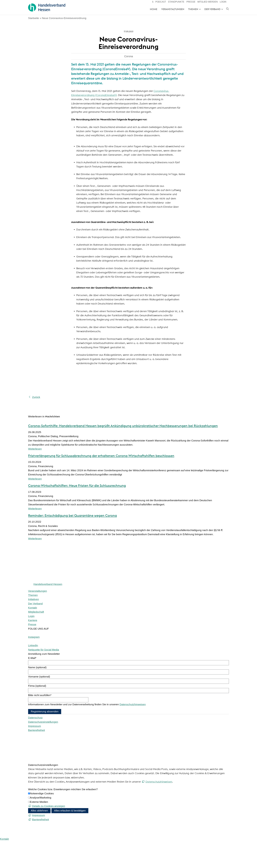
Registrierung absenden (44, 711)
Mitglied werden (207, 2)
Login (223, 2)
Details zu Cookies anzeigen (48, 806)
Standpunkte (176, 2)
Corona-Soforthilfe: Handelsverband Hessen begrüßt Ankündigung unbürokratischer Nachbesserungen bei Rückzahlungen (123, 426)
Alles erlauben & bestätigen (70, 810)
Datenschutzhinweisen (133, 704)
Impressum (34, 726)
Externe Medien (39, 801)
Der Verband (212, 9)
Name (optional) (37, 667)
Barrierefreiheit (36, 730)
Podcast (160, 2)
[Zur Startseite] (46, 7)
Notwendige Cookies (42, 793)
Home (153, 9)
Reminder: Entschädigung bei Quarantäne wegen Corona (72, 515)
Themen (193, 9)
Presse (190, 2)
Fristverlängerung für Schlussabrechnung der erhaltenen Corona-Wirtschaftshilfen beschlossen (101, 456)
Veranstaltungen (172, 9)
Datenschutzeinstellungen (43, 722)
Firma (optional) (37, 685)
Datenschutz (35, 717)
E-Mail (32, 658)
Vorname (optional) (39, 676)
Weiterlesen (35, 448)
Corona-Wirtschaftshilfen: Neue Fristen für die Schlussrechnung (77, 485)
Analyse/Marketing (40, 797)
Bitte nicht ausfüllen (39, 695)
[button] (34, 637)
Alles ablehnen (39, 810)
